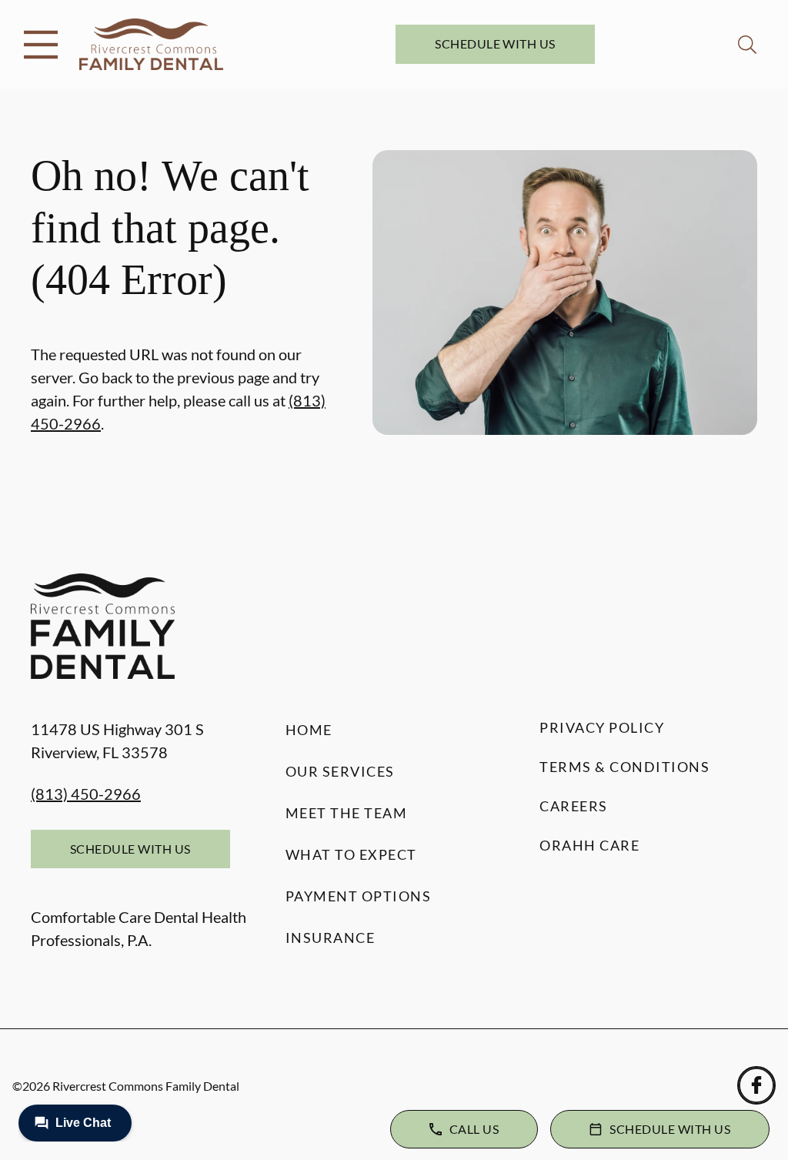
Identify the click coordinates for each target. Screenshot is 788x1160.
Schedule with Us (495, 43)
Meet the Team (346, 812)
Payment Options (358, 896)
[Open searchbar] (747, 45)
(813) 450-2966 (86, 793)
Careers (573, 805)
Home (308, 729)
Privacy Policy (601, 727)
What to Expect (351, 854)
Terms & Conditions (624, 766)
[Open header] (41, 45)
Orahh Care (589, 845)
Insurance (330, 937)
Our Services (340, 771)
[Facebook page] (756, 1085)
